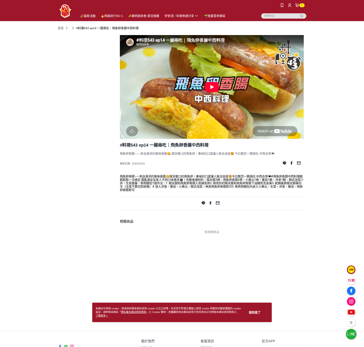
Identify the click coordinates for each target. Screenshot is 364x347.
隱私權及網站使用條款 (133, 312)
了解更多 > (102, 315)
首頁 (61, 28)
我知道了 (255, 312)
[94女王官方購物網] (65, 11)
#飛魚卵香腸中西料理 (285, 176)
